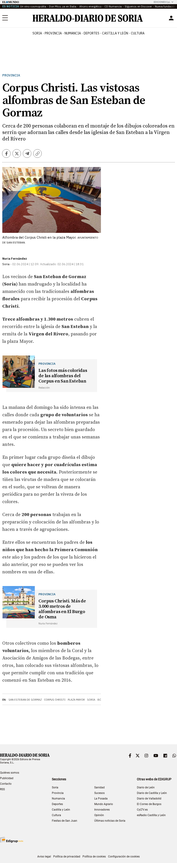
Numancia (58, 798)
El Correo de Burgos (149, 804)
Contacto (6, 783)
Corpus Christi (54, 699)
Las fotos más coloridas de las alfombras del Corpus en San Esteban (62, 376)
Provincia (11, 75)
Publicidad (6, 778)
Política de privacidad (66, 856)
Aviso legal (44, 856)
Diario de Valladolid (149, 798)
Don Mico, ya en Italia (62, 6)
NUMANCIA (73, 33)
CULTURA (138, 33)
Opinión (99, 815)
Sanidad (99, 787)
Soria (91, 699)
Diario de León (146, 787)
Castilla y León (61, 809)
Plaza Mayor (76, 699)
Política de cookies (94, 856)
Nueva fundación (165, 6)
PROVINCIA (53, 33)
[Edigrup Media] (11, 839)
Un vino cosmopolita (33, 6)
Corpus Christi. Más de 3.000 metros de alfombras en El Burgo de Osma (62, 609)
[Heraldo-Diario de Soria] (88, 18)
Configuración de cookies (124, 856)
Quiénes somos (9, 772)
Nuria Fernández (14, 259)
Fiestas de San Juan (64, 820)
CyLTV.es (142, 809)
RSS (2, 789)
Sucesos (99, 793)
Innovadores (102, 809)
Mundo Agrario (103, 804)
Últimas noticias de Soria (109, 820)
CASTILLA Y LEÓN (115, 33)
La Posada (101, 798)
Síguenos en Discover (138, 6)
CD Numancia (113, 6)
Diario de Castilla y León (152, 793)
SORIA (37, 33)
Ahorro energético (90, 6)
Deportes (57, 804)
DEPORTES (91, 33)
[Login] (171, 18)
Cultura (56, 815)
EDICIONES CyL (162, 2)
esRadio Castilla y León (151, 815)
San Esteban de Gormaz (25, 699)
